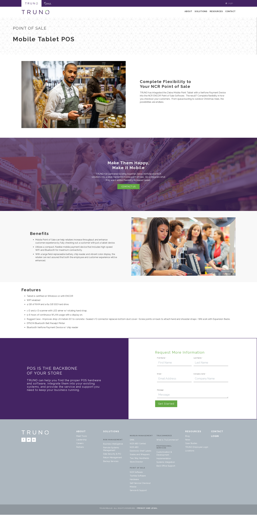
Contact (217, 431)
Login (230, 3)
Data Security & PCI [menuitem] (112, 454)
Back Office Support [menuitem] (165, 466)
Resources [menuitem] (216, 11)
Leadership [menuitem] (81, 440)
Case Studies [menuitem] (191, 443)
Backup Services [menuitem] (110, 461)
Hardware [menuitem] (134, 479)
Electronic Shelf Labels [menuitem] (140, 451)
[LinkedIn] (34, 440)
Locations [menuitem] (189, 451)
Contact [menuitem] (230, 11)
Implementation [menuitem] (163, 458)
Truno (31, 3)
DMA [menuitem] (132, 440)
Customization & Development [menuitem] (164, 453)
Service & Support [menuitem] (138, 490)
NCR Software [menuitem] (136, 472)
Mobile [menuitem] (133, 487)
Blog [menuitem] (187, 436)
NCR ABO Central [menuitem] (138, 444)
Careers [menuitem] (80, 443)
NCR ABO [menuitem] (134, 447)
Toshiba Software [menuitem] (138, 476)
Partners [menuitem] (80, 447)
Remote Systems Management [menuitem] (111, 449)
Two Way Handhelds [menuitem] (139, 458)
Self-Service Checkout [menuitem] (140, 483)
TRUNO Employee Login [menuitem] (196, 447)
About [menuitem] (188, 11)
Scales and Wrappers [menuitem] (140, 454)
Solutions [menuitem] (201, 11)
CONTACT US (128, 186)
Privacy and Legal (147, 508)
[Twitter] (29, 440)
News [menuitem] (187, 440)
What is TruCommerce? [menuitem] (167, 440)
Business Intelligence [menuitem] (113, 444)
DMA (47, 3)
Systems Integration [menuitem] (165, 462)
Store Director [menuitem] (136, 462)
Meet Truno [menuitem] (81, 436)
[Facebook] (23, 440)
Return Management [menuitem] (112, 457)
